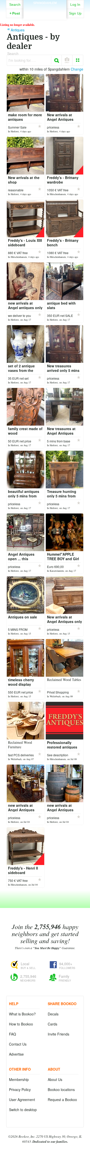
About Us (55, 1079)
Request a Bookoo (62, 1099)
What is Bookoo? (22, 1013)
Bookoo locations (61, 1089)
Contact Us (17, 1044)
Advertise (16, 1054)
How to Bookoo (21, 1023)
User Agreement (22, 1099)
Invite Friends (58, 1034)
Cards (52, 1023)
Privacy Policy (20, 1089)
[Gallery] (77, 60)
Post (15, 13)
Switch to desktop (23, 1109)
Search (14, 5)
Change (77, 69)
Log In (75, 5)
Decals (53, 1013)
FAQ (12, 1034)
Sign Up (75, 13)
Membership (19, 1079)
